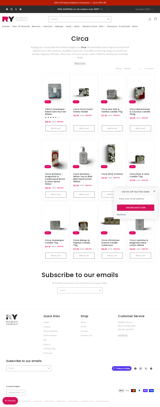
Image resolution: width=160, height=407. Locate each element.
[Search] (108, 19)
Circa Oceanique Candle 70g (54, 241)
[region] (80, 3)
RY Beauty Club (86, 335)
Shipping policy (73, 401)
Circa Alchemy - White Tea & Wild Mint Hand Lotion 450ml (82, 178)
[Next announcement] (108, 9)
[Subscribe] (99, 290)
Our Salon (84, 331)
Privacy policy (37, 401)
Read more (79, 63)
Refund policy (61, 401)
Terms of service (50, 401)
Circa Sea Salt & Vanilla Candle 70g (111, 110)
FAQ (45, 340)
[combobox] (80, 19)
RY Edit (83, 327)
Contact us (122, 335)
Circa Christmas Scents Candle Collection (110, 243)
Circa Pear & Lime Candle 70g (139, 175)
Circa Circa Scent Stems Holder (83, 110)
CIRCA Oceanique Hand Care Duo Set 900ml (55, 112)
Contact (46, 322)
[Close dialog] (154, 191)
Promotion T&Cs (50, 349)
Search (83, 322)
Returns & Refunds (51, 331)
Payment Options (50, 335)
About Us (47, 344)
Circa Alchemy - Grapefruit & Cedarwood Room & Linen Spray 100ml (55, 179)
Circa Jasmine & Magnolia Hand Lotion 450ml (139, 243)
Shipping (47, 327)
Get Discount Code (135, 207)
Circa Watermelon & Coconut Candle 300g (140, 112)
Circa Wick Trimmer (112, 174)
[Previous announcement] (51, 9)
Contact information (102, 401)
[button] (7, 26)
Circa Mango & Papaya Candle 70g (81, 243)
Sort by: (119, 68)
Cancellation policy (87, 401)
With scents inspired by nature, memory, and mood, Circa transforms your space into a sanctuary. (80, 63)
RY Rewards (48, 353)
